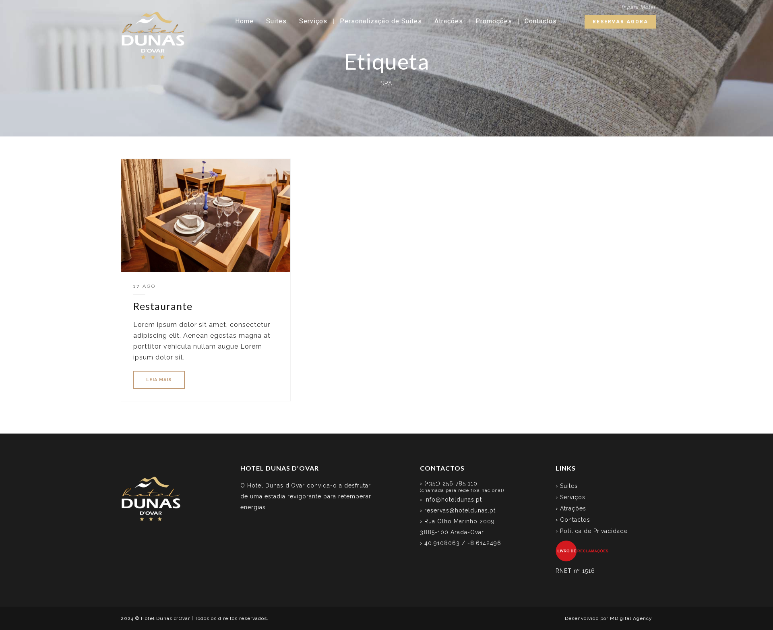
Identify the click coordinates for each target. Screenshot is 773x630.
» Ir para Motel (636, 7)
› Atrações (571, 508)
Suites (276, 21)
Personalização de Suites (381, 21)
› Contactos (573, 519)
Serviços (313, 21)
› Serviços (570, 497)
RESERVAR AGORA (620, 22)
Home (244, 21)
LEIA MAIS (159, 379)
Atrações (448, 21)
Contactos (541, 21)
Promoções (493, 21)
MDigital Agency (631, 618)
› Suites (567, 486)
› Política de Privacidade (592, 531)
